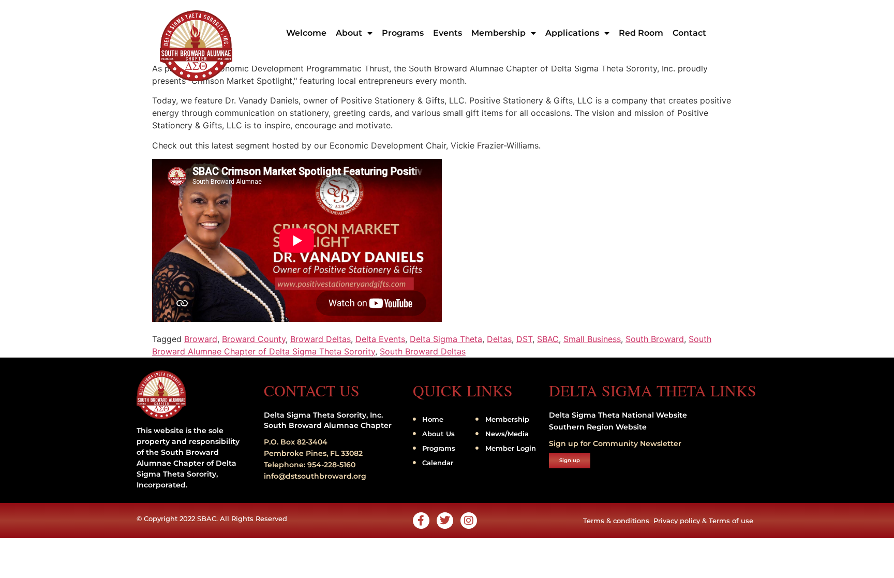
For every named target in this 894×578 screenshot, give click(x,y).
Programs (403, 33)
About (349, 33)
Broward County (254, 339)
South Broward (654, 339)
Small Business (592, 339)
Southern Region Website (598, 427)
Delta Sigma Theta (446, 339)
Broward (200, 339)
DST (524, 339)
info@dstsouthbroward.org (315, 476)
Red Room (641, 33)
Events (447, 33)
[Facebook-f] (421, 520)
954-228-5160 (331, 464)
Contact (689, 33)
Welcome (306, 33)
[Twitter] (445, 520)
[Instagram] (468, 520)
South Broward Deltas (423, 351)
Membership (498, 33)
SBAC (548, 339)
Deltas (499, 339)
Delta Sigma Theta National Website (618, 415)
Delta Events (380, 339)
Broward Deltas (320, 339)
